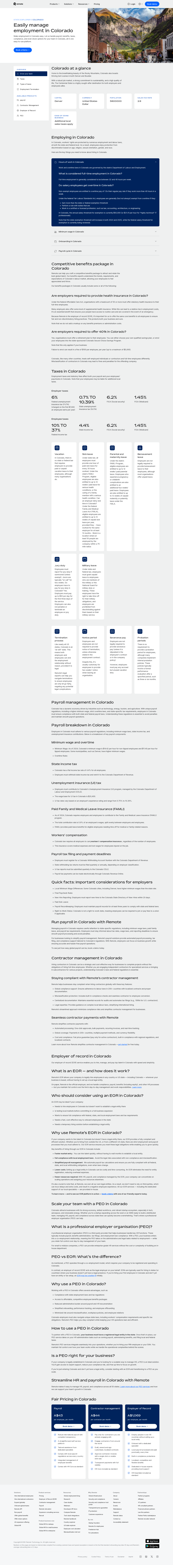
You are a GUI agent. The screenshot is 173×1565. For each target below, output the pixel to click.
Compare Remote (69, 1512)
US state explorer (69, 1525)
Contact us (116, 1519)
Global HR (17, 1525)
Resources (83, 4)
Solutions (68, 4)
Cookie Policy (96, 1557)
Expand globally (19, 1502)
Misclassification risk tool (72, 1532)
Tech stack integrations (71, 1515)
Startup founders (94, 1523)
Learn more (136, 1087)
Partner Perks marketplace (147, 1515)
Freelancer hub (94, 1529)
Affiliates (141, 1499)
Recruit (41, 1515)
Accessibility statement (120, 1522)
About (115, 1496)
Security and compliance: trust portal (98, 1503)
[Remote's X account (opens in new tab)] (152, 1557)
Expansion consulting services (49, 1512)
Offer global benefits (21, 1515)
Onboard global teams (21, 1506)
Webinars (67, 1506)
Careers (116, 1499)
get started (123, 1044)
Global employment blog (72, 1496)
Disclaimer (121, 1557)
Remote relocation (45, 1509)
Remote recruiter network (146, 1519)
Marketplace (117, 1509)
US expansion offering (21, 1522)
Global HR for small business (48, 1527)
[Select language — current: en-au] (141, 4)
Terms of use (109, 1557)
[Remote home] (18, 3)
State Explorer (22, 20)
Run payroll (18, 1512)
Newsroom (116, 1502)
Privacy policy (82, 1557)
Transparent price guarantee (98, 1508)
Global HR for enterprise (47, 1531)
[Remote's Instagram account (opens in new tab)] (157, 1557)
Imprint (131, 1557)
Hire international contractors (23, 1499)
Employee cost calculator (72, 1529)
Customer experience (96, 1514)
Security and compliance (97, 1499)
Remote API (18, 1509)
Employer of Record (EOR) (48, 1499)
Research (67, 1499)
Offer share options (20, 1519)
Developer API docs (70, 1509)
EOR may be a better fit (86, 1276)
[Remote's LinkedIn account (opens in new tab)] (146, 1557)
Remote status (118, 1515)
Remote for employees (96, 1526)
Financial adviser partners (146, 1509)
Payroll (41, 1506)
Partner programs (144, 1496)
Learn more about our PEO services (135, 1387)
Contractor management (47, 1502)
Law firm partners (143, 1512)
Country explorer (69, 1522)
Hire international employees (23, 1496)
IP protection (93, 1511)
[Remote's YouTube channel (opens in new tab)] (141, 1557)
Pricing (97, 4)
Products (54, 4)
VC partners (142, 1502)
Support (116, 1512)
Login (133, 4)
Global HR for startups (46, 1524)
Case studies (68, 1502)
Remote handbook (70, 1519)
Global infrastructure (95, 1496)
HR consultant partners (145, 1506)
